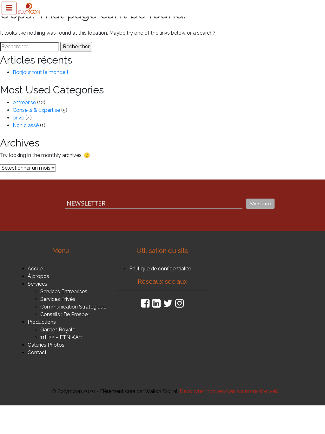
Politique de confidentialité (160, 269)
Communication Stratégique (73, 307)
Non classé (26, 125)
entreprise (24, 102)
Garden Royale (57, 330)
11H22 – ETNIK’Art (61, 337)
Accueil (36, 269)
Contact (37, 352)
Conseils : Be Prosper (64, 314)
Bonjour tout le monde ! (40, 72)
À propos (38, 276)
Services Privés (57, 299)
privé (18, 118)
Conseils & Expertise (36, 110)
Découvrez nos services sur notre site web (229, 391)
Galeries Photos (46, 345)
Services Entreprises (63, 291)
